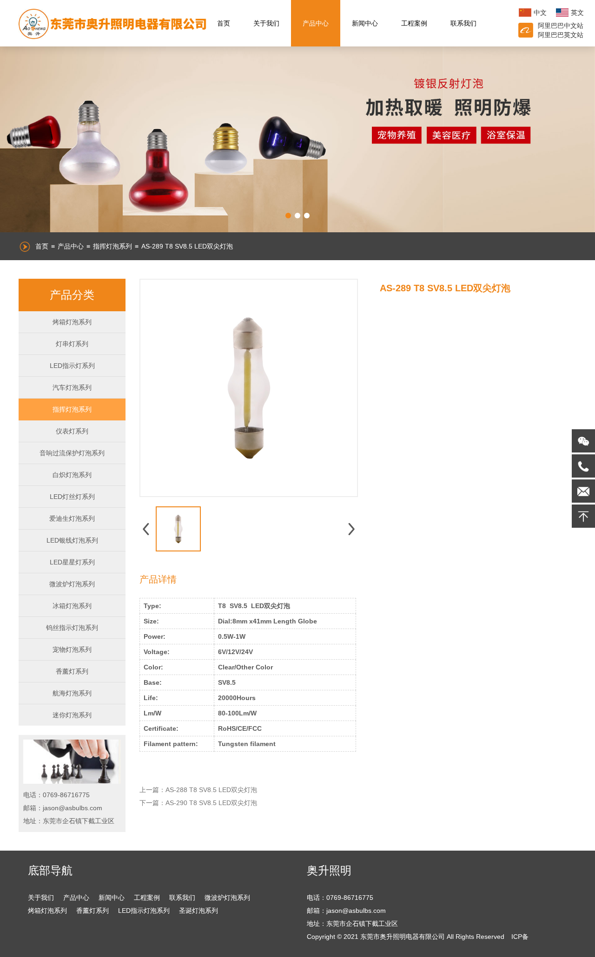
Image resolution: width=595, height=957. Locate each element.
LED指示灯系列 (72, 365)
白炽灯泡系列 (72, 474)
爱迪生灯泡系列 (72, 518)
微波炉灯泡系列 (72, 584)
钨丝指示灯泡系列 (72, 627)
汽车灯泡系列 (72, 387)
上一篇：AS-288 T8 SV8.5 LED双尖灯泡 (198, 789)
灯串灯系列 (72, 343)
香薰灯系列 (72, 671)
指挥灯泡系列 (112, 246)
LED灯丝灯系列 (72, 496)
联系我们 (463, 23)
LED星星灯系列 (72, 562)
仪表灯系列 (72, 431)
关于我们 (266, 23)
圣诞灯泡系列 (198, 910)
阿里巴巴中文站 (560, 25)
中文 (540, 12)
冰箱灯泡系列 (72, 606)
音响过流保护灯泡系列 (72, 453)
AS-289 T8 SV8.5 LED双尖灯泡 (187, 246)
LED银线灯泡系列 (72, 540)
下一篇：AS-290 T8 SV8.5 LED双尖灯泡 (198, 802)
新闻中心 (365, 23)
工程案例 (414, 23)
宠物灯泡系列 (72, 649)
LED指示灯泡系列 (144, 910)
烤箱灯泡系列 (72, 322)
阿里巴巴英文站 (560, 35)
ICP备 (520, 936)
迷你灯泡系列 (72, 715)
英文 (577, 12)
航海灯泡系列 (72, 693)
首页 (223, 23)
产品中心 (316, 23)
